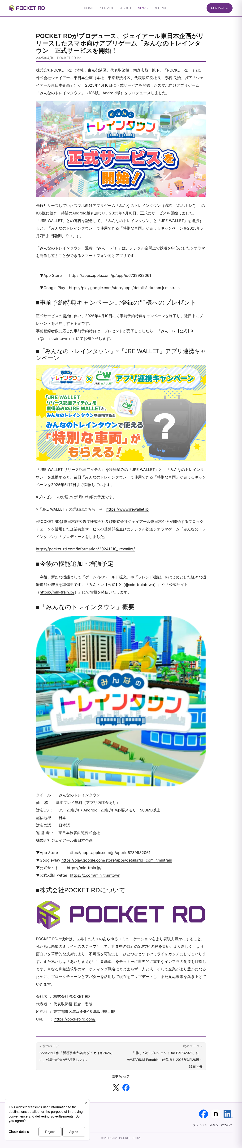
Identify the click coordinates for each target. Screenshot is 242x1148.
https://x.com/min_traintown (95, 875)
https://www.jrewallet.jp (127, 509)
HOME (89, 8)
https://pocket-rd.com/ (74, 1019)
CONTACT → (219, 8)
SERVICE (107, 8)
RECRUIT (161, 8)
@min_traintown (54, 338)
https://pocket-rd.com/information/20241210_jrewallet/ (85, 548)
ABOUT (126, 8)
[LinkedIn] (228, 1114)
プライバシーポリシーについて (213, 1125)
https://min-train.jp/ (57, 592)
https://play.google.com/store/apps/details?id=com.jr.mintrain (124, 287)
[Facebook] (203, 1114)
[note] (215, 1114)
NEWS (142, 8)
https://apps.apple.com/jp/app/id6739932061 (110, 275)
